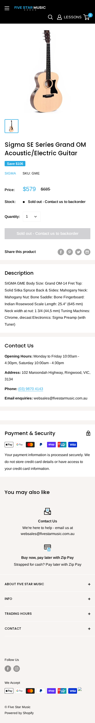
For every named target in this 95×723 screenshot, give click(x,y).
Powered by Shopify (19, 713)
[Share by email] (87, 251)
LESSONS (73, 17)
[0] (86, 17)
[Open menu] (7, 8)
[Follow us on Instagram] (16, 668)
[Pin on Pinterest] (69, 251)
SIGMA (10, 173)
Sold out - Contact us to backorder (47, 233)
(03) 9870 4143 (30, 389)
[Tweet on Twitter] (78, 251)
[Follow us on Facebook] (8, 668)
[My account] (59, 17)
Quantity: (12, 217)
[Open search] (50, 17)
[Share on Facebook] (61, 251)
